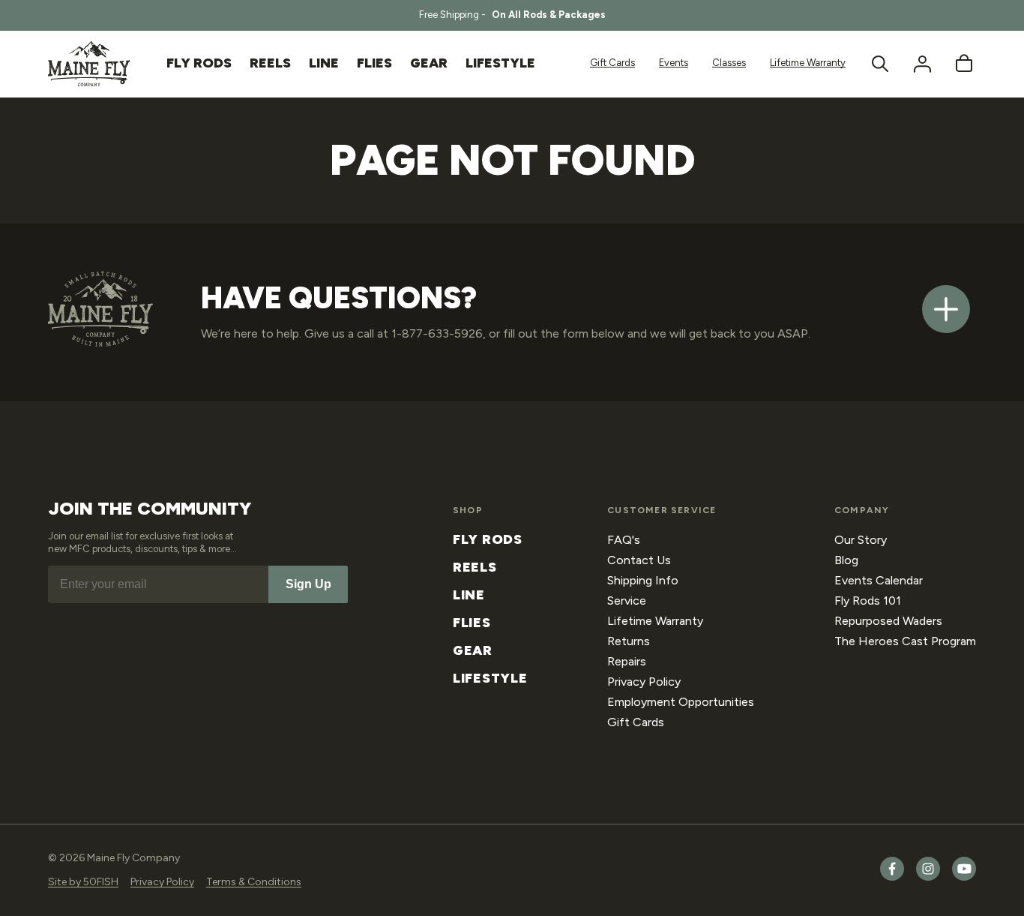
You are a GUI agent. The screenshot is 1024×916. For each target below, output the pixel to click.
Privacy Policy (644, 681)
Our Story (860, 540)
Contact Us (639, 560)
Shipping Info (642, 580)
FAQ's (623, 540)
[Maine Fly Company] (89, 63)
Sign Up (308, 584)
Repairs (626, 661)
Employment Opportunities (680, 702)
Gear (473, 650)
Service (626, 600)
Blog (846, 560)
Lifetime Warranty (808, 62)
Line (469, 595)
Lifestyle (490, 678)
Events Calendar (878, 580)
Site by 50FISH (83, 881)
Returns (628, 641)
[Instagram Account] (928, 877)
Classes (729, 62)
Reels (475, 567)
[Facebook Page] (892, 877)
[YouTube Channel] (964, 877)
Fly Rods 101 (867, 600)
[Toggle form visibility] (946, 309)
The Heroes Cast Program (905, 641)
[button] (880, 64)
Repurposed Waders (888, 621)
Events (673, 62)
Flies (472, 622)
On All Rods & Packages (549, 14)
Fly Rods (487, 539)
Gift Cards (612, 62)
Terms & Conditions (253, 881)
